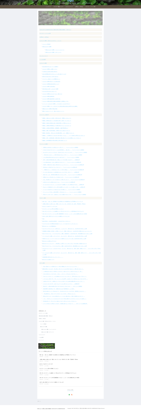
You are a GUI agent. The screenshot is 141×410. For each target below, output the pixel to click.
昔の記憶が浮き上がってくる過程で (50, 66)
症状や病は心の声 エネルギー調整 (50, 89)
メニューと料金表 (46, 44)
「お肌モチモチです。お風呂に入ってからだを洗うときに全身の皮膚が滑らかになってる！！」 (63, 281)
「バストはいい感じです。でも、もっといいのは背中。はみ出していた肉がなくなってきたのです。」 (65, 278)
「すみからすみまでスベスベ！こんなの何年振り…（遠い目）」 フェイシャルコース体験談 (63, 149)
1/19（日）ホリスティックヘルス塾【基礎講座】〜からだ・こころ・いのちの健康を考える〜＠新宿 (64, 213)
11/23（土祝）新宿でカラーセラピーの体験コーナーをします (56, 216)
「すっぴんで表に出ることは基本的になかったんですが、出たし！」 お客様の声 (60, 172)
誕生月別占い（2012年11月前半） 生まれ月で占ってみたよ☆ (56, 221)
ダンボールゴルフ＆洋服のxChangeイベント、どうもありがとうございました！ (60, 223)
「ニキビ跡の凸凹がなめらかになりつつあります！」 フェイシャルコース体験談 (60, 157)
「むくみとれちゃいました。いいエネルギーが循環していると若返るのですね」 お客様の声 (63, 184)
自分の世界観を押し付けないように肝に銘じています (54, 74)
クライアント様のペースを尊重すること (51, 79)
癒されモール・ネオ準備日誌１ (49, 226)
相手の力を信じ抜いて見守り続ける (50, 76)
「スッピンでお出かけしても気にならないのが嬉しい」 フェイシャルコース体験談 (61, 189)
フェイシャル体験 (44, 144)
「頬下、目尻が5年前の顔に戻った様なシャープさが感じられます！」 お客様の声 (61, 159)
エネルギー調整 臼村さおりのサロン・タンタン (51, 40)
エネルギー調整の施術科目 (48, 96)
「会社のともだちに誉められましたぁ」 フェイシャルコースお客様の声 (58, 182)
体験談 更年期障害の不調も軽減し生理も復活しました (54, 140)
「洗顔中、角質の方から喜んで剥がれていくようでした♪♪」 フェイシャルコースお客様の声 (63, 164)
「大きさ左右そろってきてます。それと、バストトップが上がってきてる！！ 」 (60, 274)
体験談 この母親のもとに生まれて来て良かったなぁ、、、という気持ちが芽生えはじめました (63, 135)
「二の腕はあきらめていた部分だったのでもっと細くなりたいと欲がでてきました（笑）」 (62, 271)
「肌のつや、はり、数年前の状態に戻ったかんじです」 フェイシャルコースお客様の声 (62, 174)
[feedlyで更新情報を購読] (69, 395)
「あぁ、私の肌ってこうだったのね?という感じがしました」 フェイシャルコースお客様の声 (63, 179)
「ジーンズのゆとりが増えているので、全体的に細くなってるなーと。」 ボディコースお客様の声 (65, 303)
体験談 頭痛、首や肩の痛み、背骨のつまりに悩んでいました (56, 130)
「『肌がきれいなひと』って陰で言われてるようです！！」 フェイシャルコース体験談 (62, 154)
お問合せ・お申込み (44, 37)
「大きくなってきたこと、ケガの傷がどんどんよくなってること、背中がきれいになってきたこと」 (64, 276)
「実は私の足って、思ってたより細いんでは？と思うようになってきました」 (59, 301)
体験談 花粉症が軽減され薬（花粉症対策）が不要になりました (56, 123)
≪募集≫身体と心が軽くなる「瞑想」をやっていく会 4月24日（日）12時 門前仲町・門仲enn (63, 203)
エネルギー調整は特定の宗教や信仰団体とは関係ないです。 (55, 101)
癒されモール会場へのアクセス (49, 241)
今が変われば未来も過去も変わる (49, 71)
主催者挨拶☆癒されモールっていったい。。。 (52, 257)
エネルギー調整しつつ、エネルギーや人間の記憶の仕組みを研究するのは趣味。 (60, 106)
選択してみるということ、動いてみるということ (53, 111)
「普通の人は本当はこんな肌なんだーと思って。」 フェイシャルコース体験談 (60, 147)
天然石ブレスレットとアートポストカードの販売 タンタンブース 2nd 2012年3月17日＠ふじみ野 (64, 238)
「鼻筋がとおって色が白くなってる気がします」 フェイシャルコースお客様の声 (60, 177)
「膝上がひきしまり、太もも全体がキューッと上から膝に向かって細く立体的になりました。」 (63, 296)
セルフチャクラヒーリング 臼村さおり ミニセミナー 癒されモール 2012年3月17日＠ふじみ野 (64, 228)
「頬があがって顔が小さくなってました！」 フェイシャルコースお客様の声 (59, 167)
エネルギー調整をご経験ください (49, 69)
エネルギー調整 (43, 63)
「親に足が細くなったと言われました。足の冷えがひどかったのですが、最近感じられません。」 (64, 291)
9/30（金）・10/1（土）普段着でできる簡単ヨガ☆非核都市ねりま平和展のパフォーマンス (62, 201)
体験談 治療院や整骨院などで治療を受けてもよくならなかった (56, 125)
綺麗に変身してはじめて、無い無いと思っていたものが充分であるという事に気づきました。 (63, 269)
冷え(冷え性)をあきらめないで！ (49, 91)
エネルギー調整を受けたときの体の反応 (51, 81)
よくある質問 (43, 59)
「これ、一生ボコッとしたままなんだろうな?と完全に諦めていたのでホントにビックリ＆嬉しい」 (64, 298)
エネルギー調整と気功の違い (48, 86)
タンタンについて (44, 55)
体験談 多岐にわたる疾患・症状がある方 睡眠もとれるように (56, 118)
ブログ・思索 (43, 198)
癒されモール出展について (48, 259)
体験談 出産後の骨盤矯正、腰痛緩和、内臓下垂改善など (55, 128)
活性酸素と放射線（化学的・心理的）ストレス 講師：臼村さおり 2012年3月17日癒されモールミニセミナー (67, 231)
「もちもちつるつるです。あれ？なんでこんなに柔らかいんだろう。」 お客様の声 (60, 283)
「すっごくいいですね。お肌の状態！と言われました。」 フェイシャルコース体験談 (61, 192)
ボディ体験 (42, 263)
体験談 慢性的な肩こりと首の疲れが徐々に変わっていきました (56, 120)
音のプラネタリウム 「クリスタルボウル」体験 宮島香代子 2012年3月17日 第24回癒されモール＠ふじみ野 (67, 233)
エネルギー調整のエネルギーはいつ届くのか (52, 93)
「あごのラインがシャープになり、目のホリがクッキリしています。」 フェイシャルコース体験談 (64, 152)
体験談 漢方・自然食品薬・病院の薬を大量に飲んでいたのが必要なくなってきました (61, 138)
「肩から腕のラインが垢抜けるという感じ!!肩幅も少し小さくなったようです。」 (60, 266)
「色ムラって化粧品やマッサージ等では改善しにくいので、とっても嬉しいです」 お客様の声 (63, 187)
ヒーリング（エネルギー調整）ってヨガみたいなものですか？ (56, 103)
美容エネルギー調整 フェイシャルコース (54, 49)
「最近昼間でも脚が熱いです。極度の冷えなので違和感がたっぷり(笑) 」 (58, 288)
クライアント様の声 (44, 114)
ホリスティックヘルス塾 (45, 33)
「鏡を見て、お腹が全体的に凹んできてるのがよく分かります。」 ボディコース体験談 (62, 286)
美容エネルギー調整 (46, 46)
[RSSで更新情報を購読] (72, 395)
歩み (43, 218)
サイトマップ (41, 340)
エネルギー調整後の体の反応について (50, 84)
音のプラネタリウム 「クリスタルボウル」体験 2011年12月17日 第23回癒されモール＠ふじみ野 (64, 246)
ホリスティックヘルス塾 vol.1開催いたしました (53, 208)
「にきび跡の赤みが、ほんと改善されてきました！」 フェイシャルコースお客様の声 (61, 162)
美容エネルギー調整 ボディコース (53, 52)
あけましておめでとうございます (49, 206)
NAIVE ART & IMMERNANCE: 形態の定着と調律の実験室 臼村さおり (55, 29)
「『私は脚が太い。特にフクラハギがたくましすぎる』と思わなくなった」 (59, 293)
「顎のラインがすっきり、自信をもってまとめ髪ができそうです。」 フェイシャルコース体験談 (64, 194)
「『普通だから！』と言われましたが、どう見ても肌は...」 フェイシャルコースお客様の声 (63, 169)
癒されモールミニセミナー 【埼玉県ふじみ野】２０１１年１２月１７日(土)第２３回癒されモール (64, 243)
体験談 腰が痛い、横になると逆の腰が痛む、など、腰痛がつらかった (58, 133)
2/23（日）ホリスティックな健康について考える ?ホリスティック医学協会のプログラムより (63, 211)
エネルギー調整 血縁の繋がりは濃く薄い (51, 98)
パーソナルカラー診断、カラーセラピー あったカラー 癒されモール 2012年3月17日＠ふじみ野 (64, 236)
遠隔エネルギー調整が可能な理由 (49, 108)
